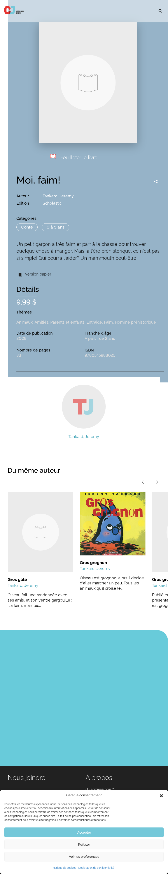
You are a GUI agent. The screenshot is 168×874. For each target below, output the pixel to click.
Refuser (84, 845)
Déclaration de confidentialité (96, 867)
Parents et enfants (67, 322)
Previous (143, 482)
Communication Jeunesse (14, 10)
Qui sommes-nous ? (100, 789)
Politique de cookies (64, 867)
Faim (108, 322)
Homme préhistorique (135, 322)
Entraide (94, 322)
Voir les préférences (84, 857)
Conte (27, 227)
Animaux (24, 322)
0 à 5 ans (55, 227)
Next (157, 482)
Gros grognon (93, 562)
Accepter (84, 832)
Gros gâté (17, 579)
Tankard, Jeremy (58, 196)
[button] (161, 795)
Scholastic (52, 203)
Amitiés (41, 322)
